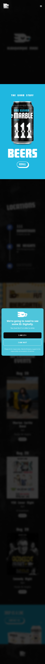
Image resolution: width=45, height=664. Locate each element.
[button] (41, 6)
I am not (22, 342)
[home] (7, 5)
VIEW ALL (22, 164)
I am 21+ (22, 335)
